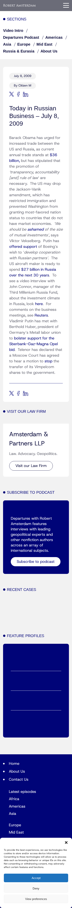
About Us (49, 51)
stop (47, 361)
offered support (23, 246)
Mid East (44, 44)
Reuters (41, 315)
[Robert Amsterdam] (19, 5)
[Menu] (66, 5)
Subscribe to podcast (36, 561)
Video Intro (13, 30)
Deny (36, 888)
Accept (36, 878)
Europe (23, 44)
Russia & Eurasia (18, 51)
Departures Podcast (21, 37)
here (39, 303)
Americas (54, 37)
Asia (7, 44)
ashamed (36, 229)
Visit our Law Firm (31, 465)
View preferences (36, 899)
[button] (66, 842)
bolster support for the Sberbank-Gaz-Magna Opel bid (33, 344)
